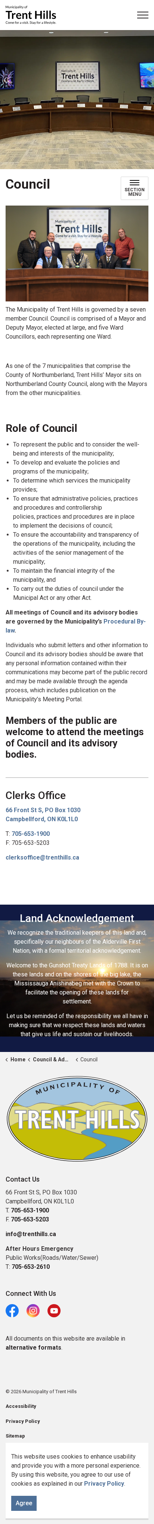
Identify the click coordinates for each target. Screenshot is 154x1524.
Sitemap (15, 1436)
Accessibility (21, 1406)
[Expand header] (143, 15)
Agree (24, 1503)
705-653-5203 (30, 1219)
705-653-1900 (31, 833)
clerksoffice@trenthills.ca (42, 857)
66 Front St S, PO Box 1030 (43, 810)
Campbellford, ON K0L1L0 (42, 819)
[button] (77, 1118)
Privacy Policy (104, 1483)
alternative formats (33, 1347)
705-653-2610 (31, 1266)
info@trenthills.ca (31, 1234)
